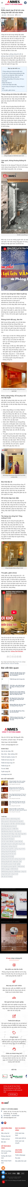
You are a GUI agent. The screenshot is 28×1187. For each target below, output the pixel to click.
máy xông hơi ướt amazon (8, 838)
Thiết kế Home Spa (6, 760)
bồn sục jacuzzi (5, 823)
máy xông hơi (17, 831)
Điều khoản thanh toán (6, 1162)
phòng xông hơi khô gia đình (8, 851)
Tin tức (3, 8)
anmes (3, 818)
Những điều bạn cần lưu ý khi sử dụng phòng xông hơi (18, 705)
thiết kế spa (17, 871)
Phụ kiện (17, 1158)
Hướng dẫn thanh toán (6, 1157)
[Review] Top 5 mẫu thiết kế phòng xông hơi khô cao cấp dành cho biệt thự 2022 (17, 693)
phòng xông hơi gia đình (7, 848)
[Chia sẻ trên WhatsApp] (8, 657)
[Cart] (25, 2)
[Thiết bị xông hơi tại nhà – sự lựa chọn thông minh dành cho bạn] (5, 719)
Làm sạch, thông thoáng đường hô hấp (13, 73)
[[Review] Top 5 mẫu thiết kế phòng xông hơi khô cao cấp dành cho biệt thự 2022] (5, 693)
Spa (20, 861)
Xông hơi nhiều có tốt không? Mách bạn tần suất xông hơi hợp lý (18, 809)
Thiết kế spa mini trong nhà (17, 679)
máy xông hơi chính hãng (8, 833)
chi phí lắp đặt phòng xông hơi (9, 826)
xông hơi (7, 663)
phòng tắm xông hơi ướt (18, 843)
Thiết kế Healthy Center (8, 757)
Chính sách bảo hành (19, 1134)
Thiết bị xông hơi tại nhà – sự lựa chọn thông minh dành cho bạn (17, 718)
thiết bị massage (5, 869)
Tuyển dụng (4, 771)
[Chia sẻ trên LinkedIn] (20, 657)
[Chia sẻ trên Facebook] (10, 657)
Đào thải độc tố (7, 82)
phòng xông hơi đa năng (7, 856)
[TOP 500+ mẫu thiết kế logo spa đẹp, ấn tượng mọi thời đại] (5, 687)
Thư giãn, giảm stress (8, 90)
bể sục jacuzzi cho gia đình (16, 821)
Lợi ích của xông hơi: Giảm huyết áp (12, 75)
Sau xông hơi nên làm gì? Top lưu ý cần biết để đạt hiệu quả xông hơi (17, 795)
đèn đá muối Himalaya (7, 876)
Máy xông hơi (5, 1133)
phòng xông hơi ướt (15, 54)
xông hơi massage (14, 663)
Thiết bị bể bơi (20, 866)
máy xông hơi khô (6, 836)
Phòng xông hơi (5, 1136)
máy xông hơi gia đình (20, 833)
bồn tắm (13, 823)
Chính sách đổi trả (20, 1138)
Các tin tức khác (6, 751)
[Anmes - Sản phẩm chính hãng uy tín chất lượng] (13, 2)
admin (4, 15)
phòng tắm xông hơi (6, 843)
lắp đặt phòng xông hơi (7, 831)
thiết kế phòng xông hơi (7, 871)
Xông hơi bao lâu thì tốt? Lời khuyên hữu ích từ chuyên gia (16, 788)
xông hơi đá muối (6, 874)
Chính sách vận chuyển (19, 1142)
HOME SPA (15, 828)
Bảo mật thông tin (14, 1178)
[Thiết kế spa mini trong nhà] (5, 680)
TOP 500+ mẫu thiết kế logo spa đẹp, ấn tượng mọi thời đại (17, 687)
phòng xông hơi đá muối (7, 858)
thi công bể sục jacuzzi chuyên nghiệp (11, 864)
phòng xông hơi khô (7, 56)
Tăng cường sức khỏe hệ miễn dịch (12, 71)
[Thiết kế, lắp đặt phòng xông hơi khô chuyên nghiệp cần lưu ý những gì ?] (5, 674)
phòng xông (4, 846)
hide (19, 68)
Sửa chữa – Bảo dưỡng (8, 754)
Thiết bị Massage (20, 1155)
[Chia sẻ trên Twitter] (13, 657)
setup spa (15, 861)
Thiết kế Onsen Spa (7, 763)
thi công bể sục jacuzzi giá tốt (9, 866)
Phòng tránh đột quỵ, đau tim (10, 77)
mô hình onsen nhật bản (7, 841)
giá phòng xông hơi (6, 828)
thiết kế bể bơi (14, 869)
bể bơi (7, 818)
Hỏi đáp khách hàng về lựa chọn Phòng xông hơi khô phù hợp (17, 699)
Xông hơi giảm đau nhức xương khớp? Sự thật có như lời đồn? (17, 782)
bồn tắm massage (20, 823)
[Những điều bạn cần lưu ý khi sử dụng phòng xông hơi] (5, 706)
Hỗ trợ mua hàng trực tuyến (6, 1152)
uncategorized (5, 774)
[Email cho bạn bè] (15, 657)
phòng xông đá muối (7, 861)
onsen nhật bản (18, 841)
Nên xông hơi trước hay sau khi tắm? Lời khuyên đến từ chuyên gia (17, 803)
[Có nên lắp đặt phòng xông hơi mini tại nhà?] (5, 712)
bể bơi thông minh (15, 818)
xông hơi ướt (15, 874)
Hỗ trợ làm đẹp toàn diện (9, 84)
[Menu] (2, 3)
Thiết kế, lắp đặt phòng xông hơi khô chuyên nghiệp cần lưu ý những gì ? (17, 674)
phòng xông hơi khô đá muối (8, 853)
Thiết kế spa (4, 765)
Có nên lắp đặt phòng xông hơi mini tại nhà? (17, 711)
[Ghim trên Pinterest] (18, 657)
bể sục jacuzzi (5, 821)
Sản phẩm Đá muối (20, 1161)
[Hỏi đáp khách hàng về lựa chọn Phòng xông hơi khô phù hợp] (5, 699)
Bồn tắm (3, 1142)
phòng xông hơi (13, 846)
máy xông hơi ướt (16, 836)
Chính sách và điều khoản (14, 1177)
